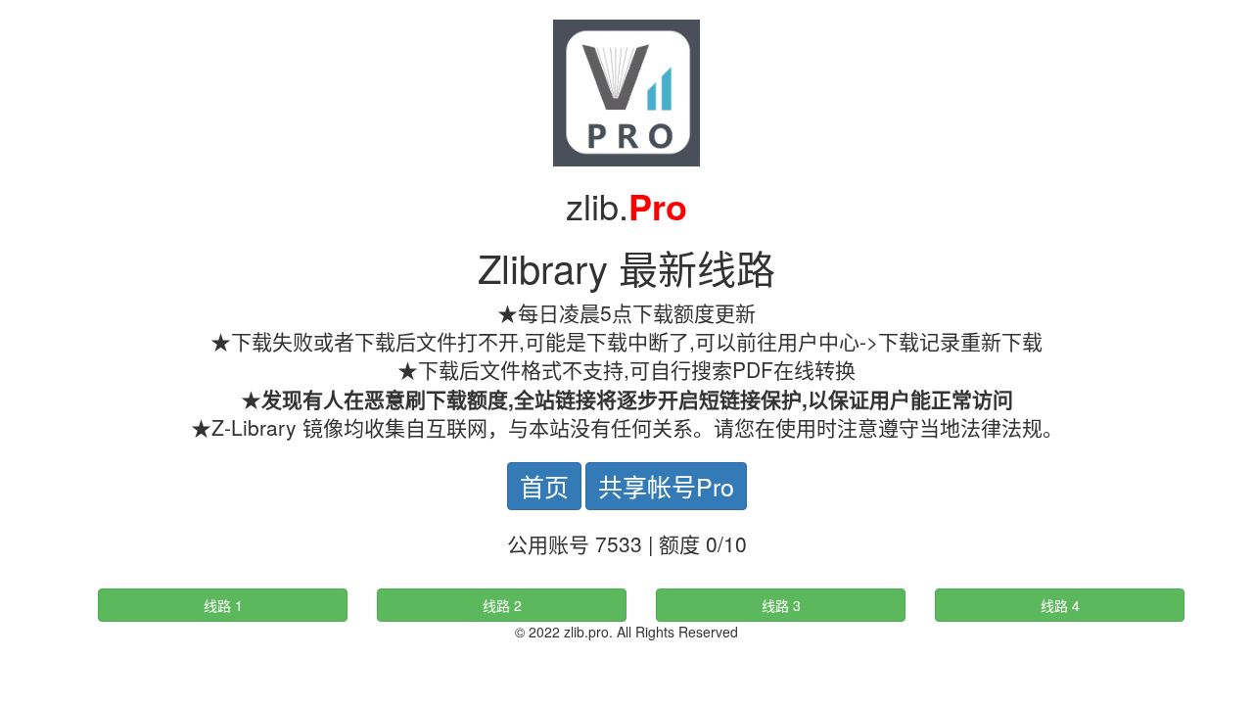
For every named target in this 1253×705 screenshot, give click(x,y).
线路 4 (1060, 605)
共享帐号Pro (666, 485)
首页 (544, 485)
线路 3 (781, 605)
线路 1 (223, 605)
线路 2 (502, 605)
